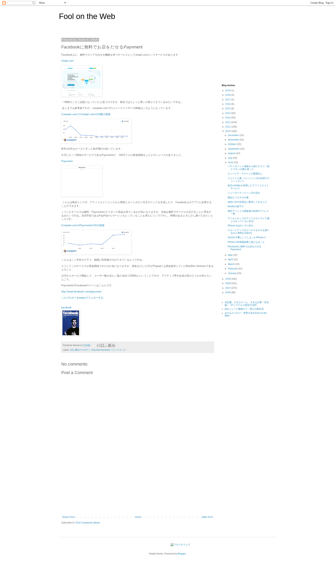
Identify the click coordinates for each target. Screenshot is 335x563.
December (234, 135)
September (234, 148)
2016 (228, 104)
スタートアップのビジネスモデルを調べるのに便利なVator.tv (248, 231)
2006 (228, 292)
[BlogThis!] (102, 345)
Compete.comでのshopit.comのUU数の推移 (86, 114)
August (232, 153)
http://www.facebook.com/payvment (81, 291)
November (234, 139)
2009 (228, 279)
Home (138, 517)
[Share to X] (106, 345)
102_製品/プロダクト (80, 350)
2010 (228, 131)
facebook (66, 307)
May (230, 255)
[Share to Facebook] (110, 345)
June (231, 162)
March (231, 264)
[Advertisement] (137, 486)
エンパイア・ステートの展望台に (245, 173)
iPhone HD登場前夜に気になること (246, 242)
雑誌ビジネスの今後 (238, 197)
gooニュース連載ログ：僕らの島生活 (244, 309)
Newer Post (68, 517)
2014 (228, 113)
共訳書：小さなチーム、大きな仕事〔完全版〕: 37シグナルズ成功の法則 (247, 303)
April (230, 259)
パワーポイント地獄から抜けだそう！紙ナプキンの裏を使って (248, 167)
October (232, 144)
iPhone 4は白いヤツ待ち (240, 225)
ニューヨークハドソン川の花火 (244, 192)
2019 (228, 90)
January (232, 273)
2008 (228, 283)
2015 (228, 108)
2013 (228, 117)
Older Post (207, 517)
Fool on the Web (87, 16)
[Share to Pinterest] (113, 345)
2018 (228, 95)
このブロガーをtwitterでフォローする (82, 297)
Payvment (67, 161)
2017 (228, 99)
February (233, 268)
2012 (228, 122)
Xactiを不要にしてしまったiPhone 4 (247, 237)
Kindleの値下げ (236, 206)
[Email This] (99, 345)
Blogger (182, 553)
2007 (228, 288)
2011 (228, 126)
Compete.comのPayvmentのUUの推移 (82, 225)
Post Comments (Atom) (88, 522)
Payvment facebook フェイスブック (109, 350)
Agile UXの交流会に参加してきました (247, 202)
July (230, 158)
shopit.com (67, 60)
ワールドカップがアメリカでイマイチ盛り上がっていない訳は (248, 219)
